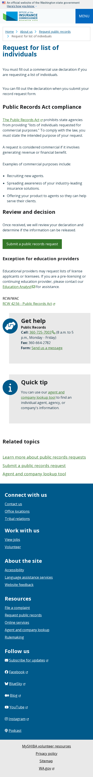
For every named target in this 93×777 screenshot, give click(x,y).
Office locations (17, 511)
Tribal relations (17, 518)
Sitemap (46, 761)
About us (26, 32)
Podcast (15, 730)
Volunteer (13, 547)
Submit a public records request (32, 244)
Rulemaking (14, 637)
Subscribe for (27, 660)
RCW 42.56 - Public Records (27, 303)
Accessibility (14, 570)
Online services (17, 622)
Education (17, 286)
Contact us (13, 504)
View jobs (12, 539)
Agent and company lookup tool (34, 474)
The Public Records (21, 119)
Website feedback (19, 584)
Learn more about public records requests (44, 457)
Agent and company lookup (27, 629)
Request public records (55, 32)
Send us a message (47, 348)
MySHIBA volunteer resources (46, 746)
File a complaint (17, 607)
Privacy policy (46, 753)
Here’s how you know (21, 6)
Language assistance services (29, 577)
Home (9, 32)
